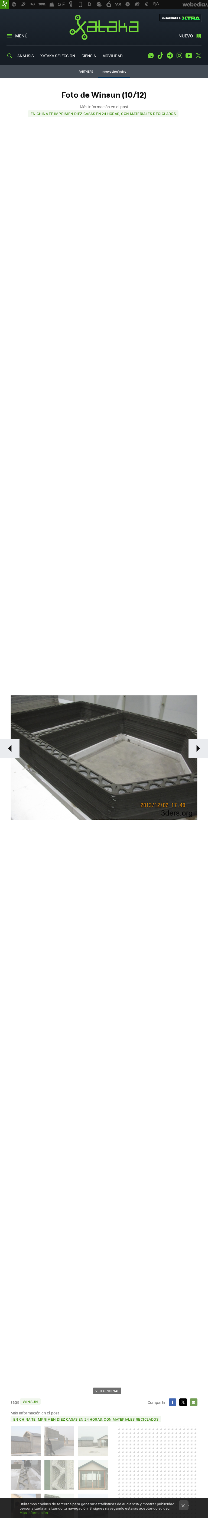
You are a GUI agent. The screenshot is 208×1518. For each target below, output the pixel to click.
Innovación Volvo (114, 71)
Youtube (189, 55)
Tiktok (160, 55)
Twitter (198, 55)
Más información (34, 1512)
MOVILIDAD (112, 55)
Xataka (104, 27)
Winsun (30, 1401)
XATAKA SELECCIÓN (57, 55)
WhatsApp (151, 55)
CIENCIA (89, 55)
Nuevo (185, 36)
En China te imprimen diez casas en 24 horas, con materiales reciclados (103, 113)
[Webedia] (195, 4)
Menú (21, 36)
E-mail (193, 1402)
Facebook (172, 1402)
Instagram (179, 55)
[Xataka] (4, 4)
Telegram (170, 55)
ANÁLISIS (25, 55)
